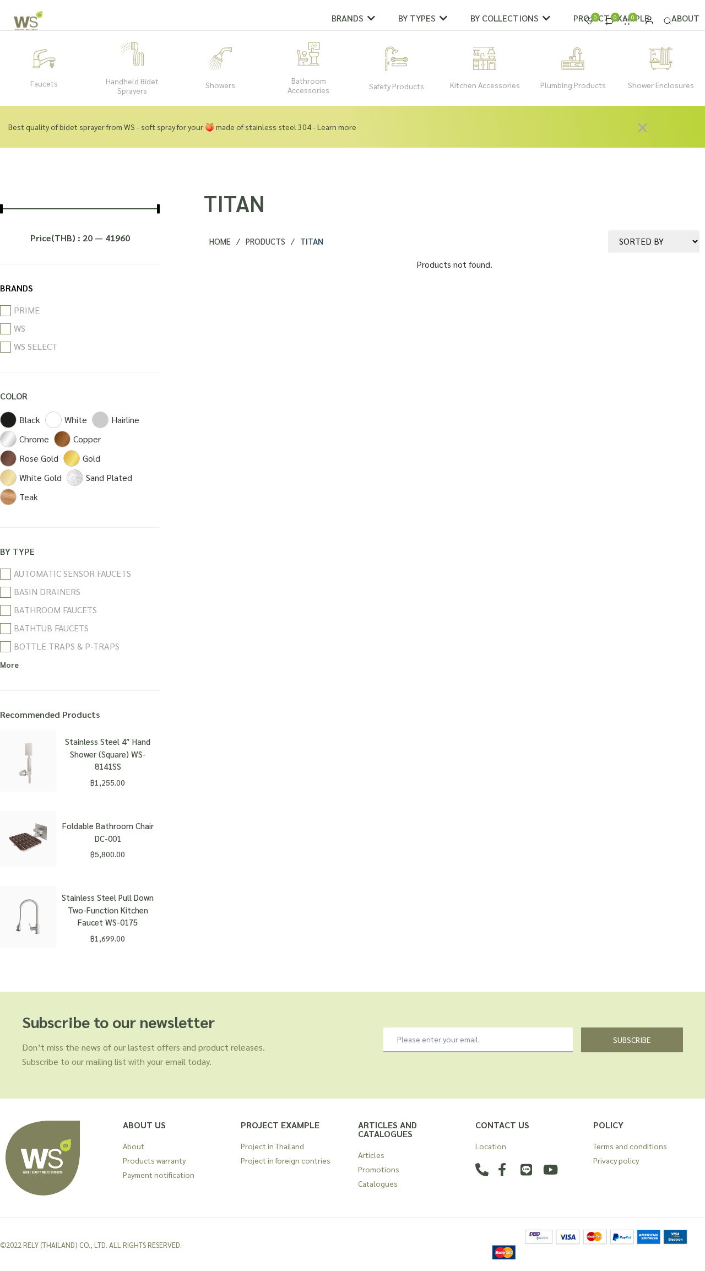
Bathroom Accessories (308, 85)
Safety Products (396, 86)
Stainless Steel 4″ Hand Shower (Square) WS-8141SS (107, 753)
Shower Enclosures (661, 85)
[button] (354, 18)
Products (265, 241)
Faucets (44, 83)
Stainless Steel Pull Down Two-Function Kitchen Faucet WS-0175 (108, 909)
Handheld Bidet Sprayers (132, 85)
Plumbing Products (573, 85)
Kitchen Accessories (485, 85)
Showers (220, 85)
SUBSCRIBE (631, 1040)
